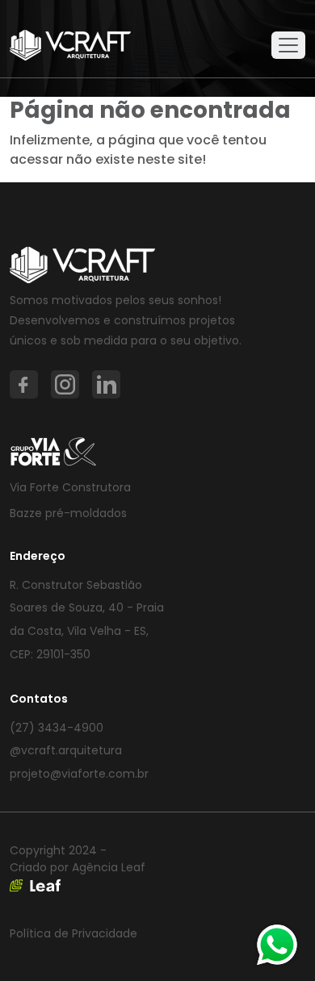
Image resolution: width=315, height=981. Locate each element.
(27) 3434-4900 (56, 728)
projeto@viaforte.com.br (79, 774)
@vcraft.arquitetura (66, 750)
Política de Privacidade (73, 933)
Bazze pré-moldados (68, 513)
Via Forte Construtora (70, 487)
